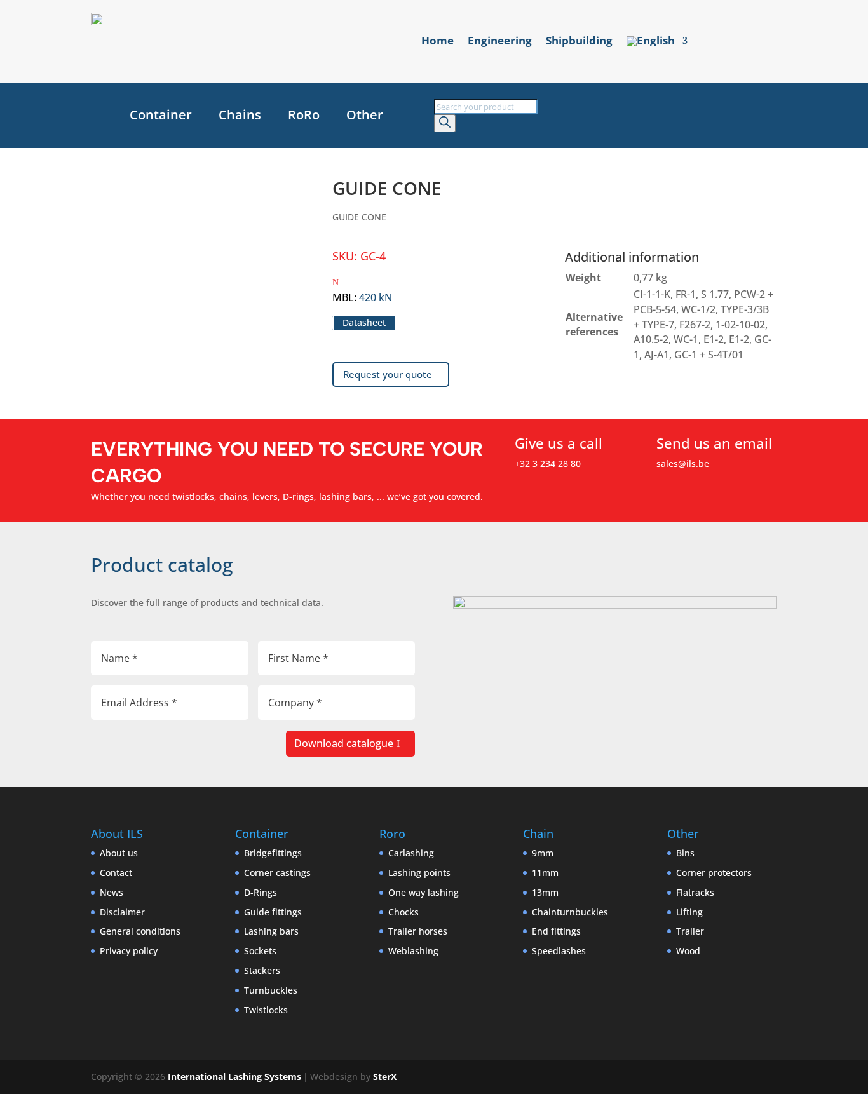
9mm (542, 853)
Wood (688, 951)
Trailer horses (417, 931)
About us (119, 853)
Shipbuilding (579, 42)
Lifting (689, 912)
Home (437, 42)
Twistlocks (266, 1010)
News (111, 892)
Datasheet (364, 323)
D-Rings (260, 892)
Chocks (403, 912)
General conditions (140, 931)
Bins (685, 853)
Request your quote (387, 374)
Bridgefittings (273, 853)
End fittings (556, 931)
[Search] (445, 123)
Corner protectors (714, 873)
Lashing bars (271, 931)
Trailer (690, 931)
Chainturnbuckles (570, 912)
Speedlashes (559, 951)
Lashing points (419, 873)
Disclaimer (122, 912)
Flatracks (695, 892)
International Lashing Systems (234, 1076)
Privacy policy (129, 951)
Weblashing (413, 951)
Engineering (500, 42)
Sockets (260, 951)
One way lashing (423, 892)
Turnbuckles (270, 990)
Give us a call (558, 442)
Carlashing (411, 853)
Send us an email (714, 442)
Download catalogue (343, 743)
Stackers (262, 970)
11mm (545, 873)
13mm (545, 892)
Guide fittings (273, 912)
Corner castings (277, 873)
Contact (116, 873)
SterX (385, 1076)
